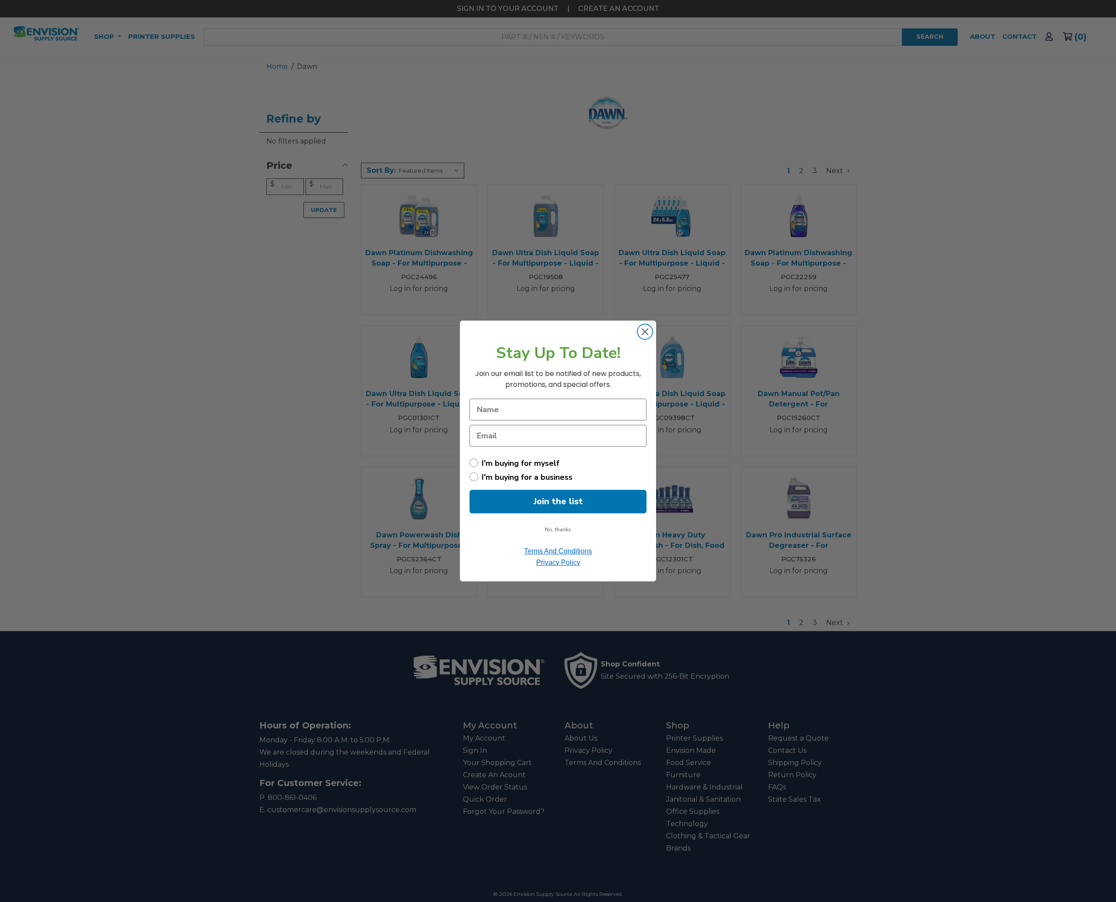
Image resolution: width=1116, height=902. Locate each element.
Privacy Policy (558, 562)
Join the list (558, 501)
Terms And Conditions (558, 551)
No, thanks (558, 529)
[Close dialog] (645, 331)
